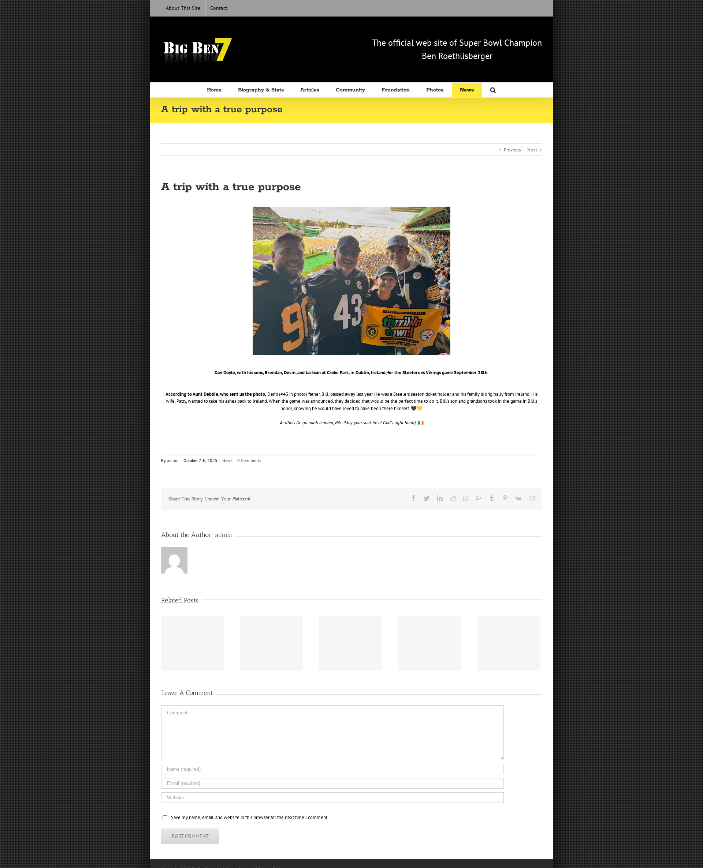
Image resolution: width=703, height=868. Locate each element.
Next (532, 150)
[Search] (493, 90)
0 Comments (249, 460)
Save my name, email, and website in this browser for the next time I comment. (249, 817)
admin (173, 460)
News (227, 460)
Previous (512, 150)
